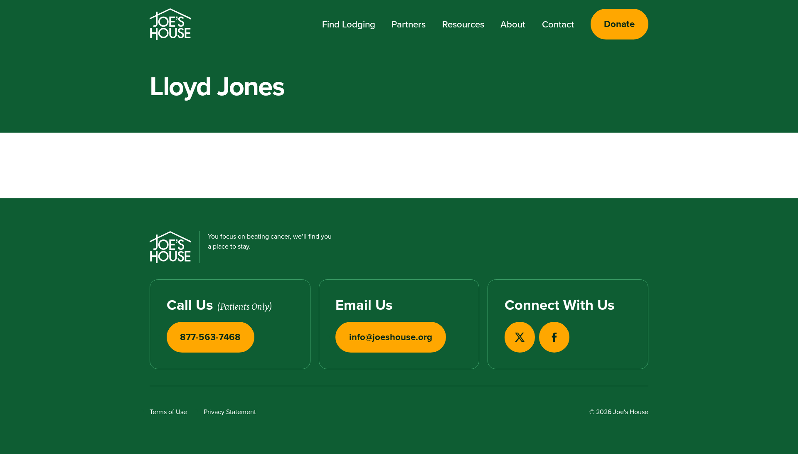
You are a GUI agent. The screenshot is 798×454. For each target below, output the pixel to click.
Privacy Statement (230, 411)
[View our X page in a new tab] (520, 337)
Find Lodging (348, 24)
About (512, 24)
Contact (558, 24)
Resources (463, 24)
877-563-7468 (210, 336)
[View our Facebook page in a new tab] (554, 337)
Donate (619, 23)
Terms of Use (168, 411)
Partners (409, 24)
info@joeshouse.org (390, 336)
